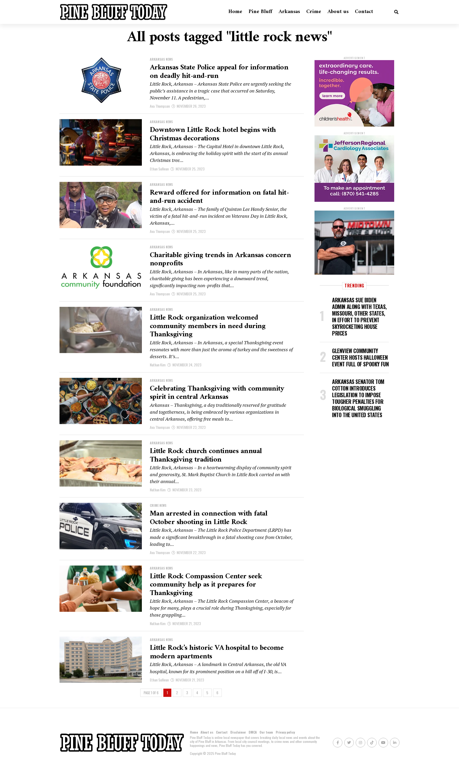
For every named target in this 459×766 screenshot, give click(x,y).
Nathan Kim (157, 364)
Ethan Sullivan (159, 168)
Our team (266, 732)
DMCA (253, 732)
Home (235, 11)
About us (338, 11)
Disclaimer (238, 732)
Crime (313, 11)
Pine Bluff (260, 11)
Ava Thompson (160, 106)
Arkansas (289, 11)
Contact (364, 11)
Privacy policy (285, 732)
